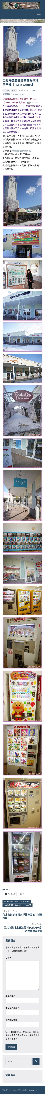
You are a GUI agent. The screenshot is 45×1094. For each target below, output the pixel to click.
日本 (14, 90)
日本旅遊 (27, 905)
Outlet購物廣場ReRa (20, 151)
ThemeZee (32, 1090)
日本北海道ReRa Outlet (13, 905)
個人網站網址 (12, 1020)
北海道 (6, 90)
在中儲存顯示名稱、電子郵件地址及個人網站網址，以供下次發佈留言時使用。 (23, 1035)
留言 (8, 958)
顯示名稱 (10, 996)
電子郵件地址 (12, 1008)
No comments (18, 94)
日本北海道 (25, 901)
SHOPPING (8, 901)
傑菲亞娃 (6, 94)
